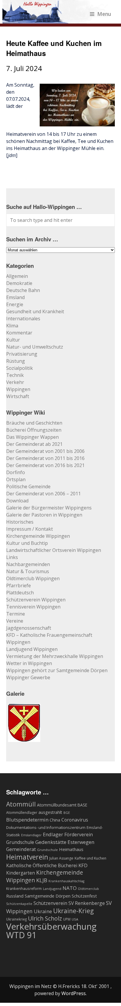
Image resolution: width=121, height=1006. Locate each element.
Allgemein (17, 276)
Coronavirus (74, 820)
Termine (15, 614)
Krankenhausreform (24, 888)
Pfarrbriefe (18, 585)
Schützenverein (50, 903)
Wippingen (18, 389)
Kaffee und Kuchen (90, 858)
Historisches (19, 522)
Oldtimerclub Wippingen (33, 578)
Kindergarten (20, 873)
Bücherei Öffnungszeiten (33, 430)
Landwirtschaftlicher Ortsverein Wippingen (53, 550)
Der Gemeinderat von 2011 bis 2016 (45, 458)
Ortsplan (16, 479)
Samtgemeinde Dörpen (47, 896)
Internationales (23, 318)
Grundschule (47, 849)
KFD (83, 865)
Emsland (15, 297)
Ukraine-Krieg (73, 911)
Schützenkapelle (19, 904)
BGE (66, 812)
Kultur (13, 340)
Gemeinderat (21, 849)
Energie (14, 304)
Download (17, 500)
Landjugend (52, 888)
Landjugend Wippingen (32, 649)
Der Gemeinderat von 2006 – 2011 (43, 493)
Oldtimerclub (88, 888)
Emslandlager (31, 835)
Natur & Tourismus (27, 571)
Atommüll (21, 804)
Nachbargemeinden (28, 564)
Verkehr (15, 382)
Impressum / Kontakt (29, 529)
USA (75, 919)
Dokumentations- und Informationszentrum (45, 827)
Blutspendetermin (27, 819)
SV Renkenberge (86, 903)
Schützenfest (84, 896)
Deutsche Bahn (23, 290)
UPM (66, 919)
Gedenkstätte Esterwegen (65, 842)
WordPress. (74, 993)
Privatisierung (21, 354)
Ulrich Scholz (45, 918)
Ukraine (43, 911)
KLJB (41, 880)
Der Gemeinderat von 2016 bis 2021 (45, 465)
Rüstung (15, 361)
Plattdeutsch (20, 592)
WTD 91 (21, 935)
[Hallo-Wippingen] (56, 20)
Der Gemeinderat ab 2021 (34, 444)
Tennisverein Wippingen (33, 606)
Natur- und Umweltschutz (34, 347)
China (55, 820)
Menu (104, 13)
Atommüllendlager (21, 812)
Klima (12, 325)
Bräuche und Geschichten (34, 423)
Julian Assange (61, 858)
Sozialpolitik (19, 368)
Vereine (14, 621)
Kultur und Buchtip (27, 543)
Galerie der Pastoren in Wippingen (44, 515)
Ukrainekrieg (16, 919)
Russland (14, 896)
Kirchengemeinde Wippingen (38, 536)
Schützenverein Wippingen (35, 599)
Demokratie (19, 283)
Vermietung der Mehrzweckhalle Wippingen (54, 656)
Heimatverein (27, 857)
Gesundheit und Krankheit (35, 311)
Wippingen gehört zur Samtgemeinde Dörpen (56, 670)
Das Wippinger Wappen (32, 437)
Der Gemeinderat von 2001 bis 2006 (45, 451)
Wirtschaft (17, 396)
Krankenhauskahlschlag (66, 881)
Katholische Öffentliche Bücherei (41, 865)
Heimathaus (71, 849)
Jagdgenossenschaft (28, 628)
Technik (15, 375)
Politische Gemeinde (28, 486)
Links (12, 557)
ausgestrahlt (50, 812)
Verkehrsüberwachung (51, 926)
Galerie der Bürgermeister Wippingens (49, 507)
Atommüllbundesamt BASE (62, 805)
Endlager (53, 834)
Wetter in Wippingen (29, 663)
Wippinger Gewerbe (28, 677)
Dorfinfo (15, 472)
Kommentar (19, 332)
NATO (70, 888)
